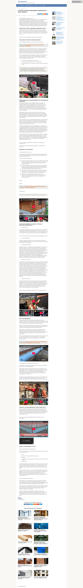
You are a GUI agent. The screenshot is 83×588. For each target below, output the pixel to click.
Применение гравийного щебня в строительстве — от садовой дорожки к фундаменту (60, 38)
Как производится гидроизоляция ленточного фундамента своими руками (60, 13)
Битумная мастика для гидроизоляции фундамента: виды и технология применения (60, 33)
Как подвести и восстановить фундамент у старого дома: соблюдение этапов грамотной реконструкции (60, 18)
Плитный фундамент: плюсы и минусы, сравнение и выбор (59, 42)
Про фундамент (22, 1)
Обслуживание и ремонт (29, 5)
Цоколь (36, 5)
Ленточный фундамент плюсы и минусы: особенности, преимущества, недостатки (60, 24)
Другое (44, 5)
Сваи (40, 5)
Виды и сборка (21, 5)
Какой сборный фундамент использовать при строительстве (60, 28)
